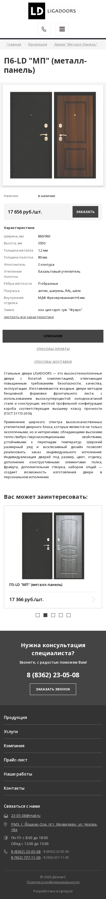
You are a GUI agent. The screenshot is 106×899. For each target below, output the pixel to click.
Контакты (14, 788)
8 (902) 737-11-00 (26, 857)
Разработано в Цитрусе (53, 891)
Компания (14, 746)
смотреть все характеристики (29, 317)
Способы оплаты (53, 348)
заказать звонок (53, 689)
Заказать (85, 211)
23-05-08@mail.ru (25, 815)
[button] (38, 615)
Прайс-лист (16, 760)
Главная (13, 44)
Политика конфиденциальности (53, 882)
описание (53, 336)
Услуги (11, 731)
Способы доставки (53, 361)
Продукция (15, 717)
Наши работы (18, 774)
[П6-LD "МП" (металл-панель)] (53, 135)
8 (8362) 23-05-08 (53, 674)
